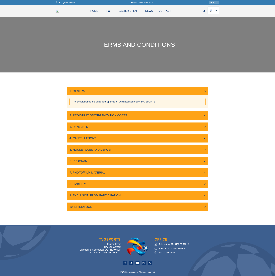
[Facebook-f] (125, 263)
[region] (137, 101)
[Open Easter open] (139, 11)
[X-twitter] (131, 263)
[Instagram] (144, 263)
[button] (204, 11)
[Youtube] (137, 263)
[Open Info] (112, 11)
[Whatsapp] (150, 263)
